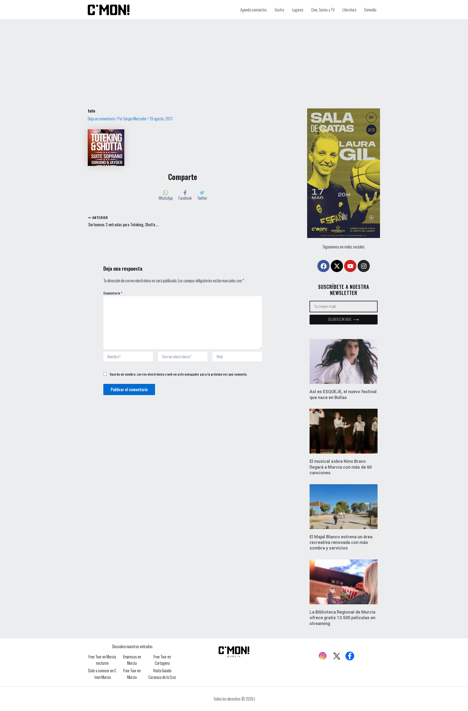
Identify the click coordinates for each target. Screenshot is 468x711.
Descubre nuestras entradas (132, 646)
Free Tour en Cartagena (162, 660)
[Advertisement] (234, 56)
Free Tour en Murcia (132, 674)
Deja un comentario (101, 119)
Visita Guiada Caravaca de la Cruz (162, 674)
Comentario (112, 292)
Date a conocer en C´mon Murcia (102, 674)
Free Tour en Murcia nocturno (102, 660)
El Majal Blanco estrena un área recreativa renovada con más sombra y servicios (341, 542)
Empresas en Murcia (132, 660)
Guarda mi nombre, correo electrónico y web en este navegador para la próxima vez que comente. (178, 374)
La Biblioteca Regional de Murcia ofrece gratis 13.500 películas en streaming (342, 617)
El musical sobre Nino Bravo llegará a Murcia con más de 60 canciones (341, 467)
